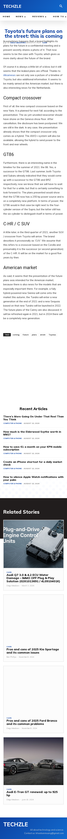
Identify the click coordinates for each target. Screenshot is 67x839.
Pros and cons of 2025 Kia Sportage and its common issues (33, 650)
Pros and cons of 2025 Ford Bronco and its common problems (32, 722)
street (42, 334)
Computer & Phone (12, 423)
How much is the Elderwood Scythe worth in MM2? (32, 433)
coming (16, 334)
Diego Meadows (13, 586)
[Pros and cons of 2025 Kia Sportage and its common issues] (33, 618)
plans (34, 334)
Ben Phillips (11, 657)
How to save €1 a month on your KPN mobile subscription (32, 448)
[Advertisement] (33, 371)
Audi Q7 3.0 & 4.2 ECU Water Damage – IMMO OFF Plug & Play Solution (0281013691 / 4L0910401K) (33, 578)
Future (26, 334)
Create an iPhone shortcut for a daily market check (32, 463)
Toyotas (52, 334)
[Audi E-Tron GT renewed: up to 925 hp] (33, 761)
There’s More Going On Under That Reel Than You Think (33, 418)
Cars (9, 572)
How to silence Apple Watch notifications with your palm (33, 478)
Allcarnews (9, 75)
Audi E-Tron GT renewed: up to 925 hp (32, 793)
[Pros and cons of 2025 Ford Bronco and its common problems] (33, 690)
